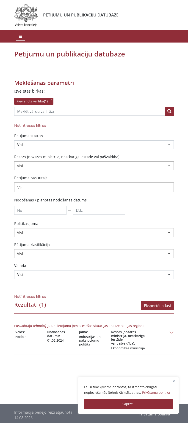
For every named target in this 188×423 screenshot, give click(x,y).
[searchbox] (94, 187)
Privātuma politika (156, 392)
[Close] (174, 380)
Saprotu (128, 404)
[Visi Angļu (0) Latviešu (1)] (94, 274)
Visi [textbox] (20, 166)
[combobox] (94, 165)
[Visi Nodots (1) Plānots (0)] (94, 144)
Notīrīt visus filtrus (30, 125)
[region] (128, 395)
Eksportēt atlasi (157, 305)
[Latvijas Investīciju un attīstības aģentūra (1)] (94, 187)
